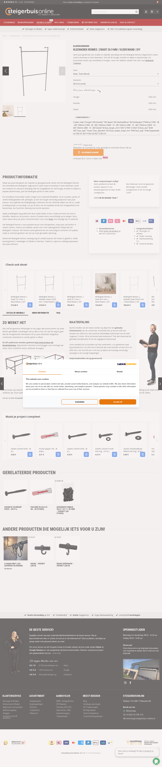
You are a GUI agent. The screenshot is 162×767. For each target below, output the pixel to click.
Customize (79, 402)
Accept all (118, 402)
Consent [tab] (42, 372)
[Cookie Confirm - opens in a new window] (126, 364)
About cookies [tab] (81, 372)
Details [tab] (120, 372)
